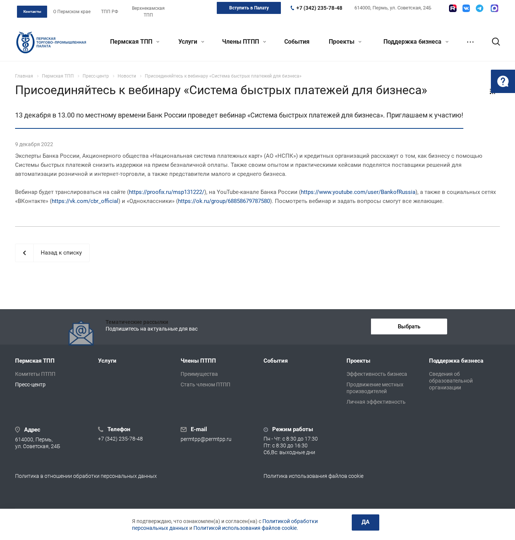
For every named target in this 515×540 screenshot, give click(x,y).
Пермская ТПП (132, 41)
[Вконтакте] (466, 8)
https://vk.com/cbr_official (85, 201)
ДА (365, 522)
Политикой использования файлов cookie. (245, 528)
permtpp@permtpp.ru (206, 439)
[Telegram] (479, 8)
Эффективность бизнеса (376, 374)
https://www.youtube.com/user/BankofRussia (358, 192)
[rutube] (453, 8)
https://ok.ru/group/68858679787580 (224, 201)
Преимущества (199, 374)
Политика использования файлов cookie (313, 476)
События (297, 41)
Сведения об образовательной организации (451, 381)
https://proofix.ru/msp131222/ (166, 192)
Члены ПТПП (241, 41)
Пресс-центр (30, 384)
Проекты (342, 41)
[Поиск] (492, 41)
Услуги (188, 41)
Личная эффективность (376, 402)
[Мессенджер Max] (494, 8)
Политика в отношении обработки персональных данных (86, 476)
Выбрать (409, 326)
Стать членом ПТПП (205, 384)
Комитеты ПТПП (35, 374)
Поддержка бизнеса (413, 41)
